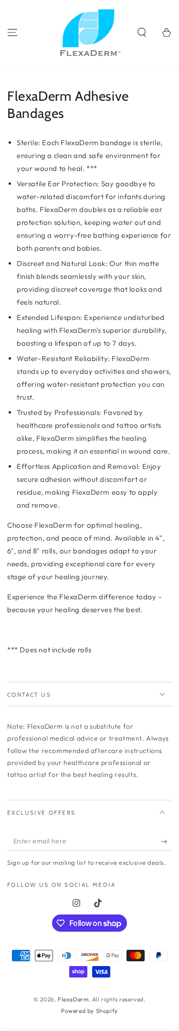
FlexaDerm (73, 999)
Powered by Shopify (89, 1010)
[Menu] (12, 32)
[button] (141, 32)
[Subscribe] (166, 841)
